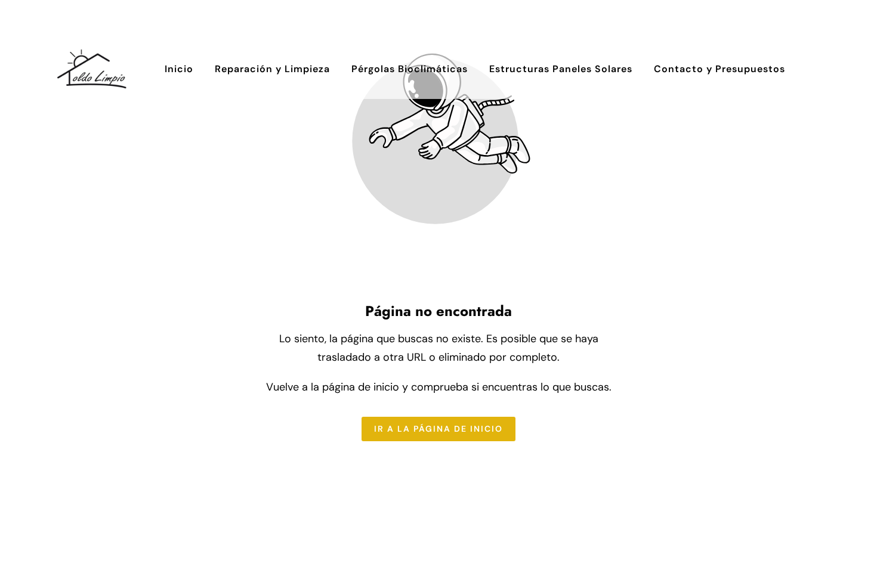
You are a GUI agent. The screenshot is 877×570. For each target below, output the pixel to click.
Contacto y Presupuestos (719, 69)
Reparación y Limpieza (272, 69)
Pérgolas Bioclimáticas (409, 69)
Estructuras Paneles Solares (560, 69)
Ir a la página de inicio (438, 428)
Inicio (179, 69)
